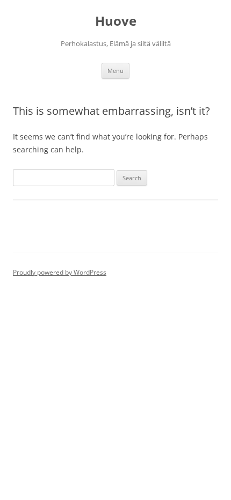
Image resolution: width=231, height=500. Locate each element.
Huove (115, 21)
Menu (115, 71)
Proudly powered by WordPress (59, 272)
